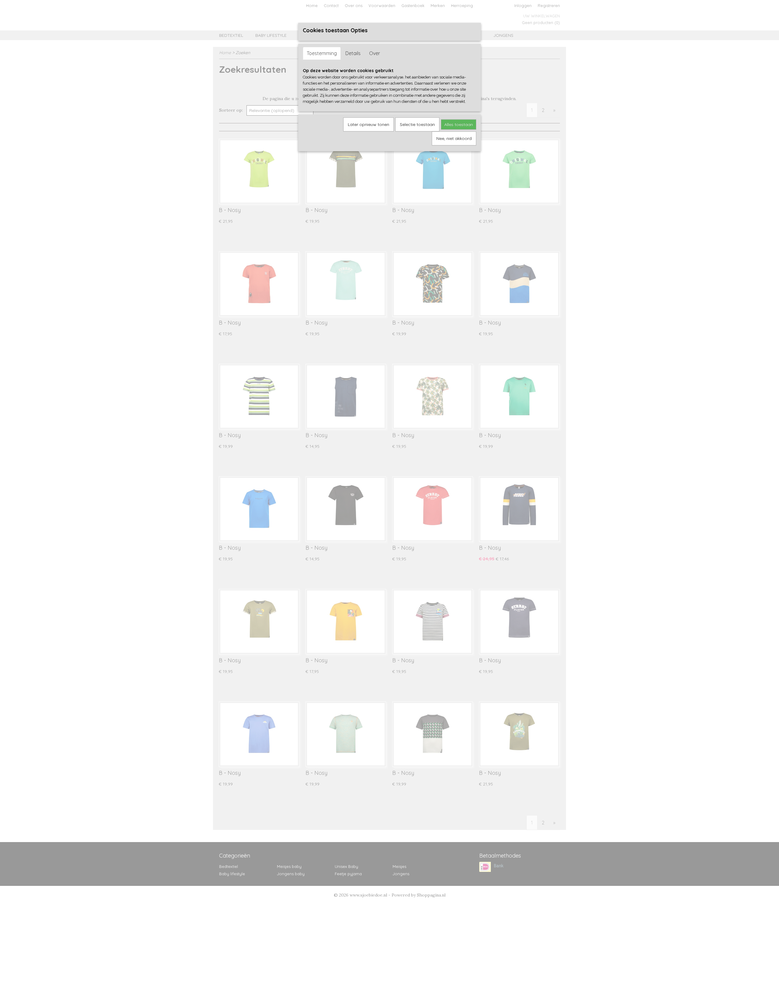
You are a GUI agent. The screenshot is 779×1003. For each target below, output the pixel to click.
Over (374, 53)
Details (353, 53)
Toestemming (322, 53)
